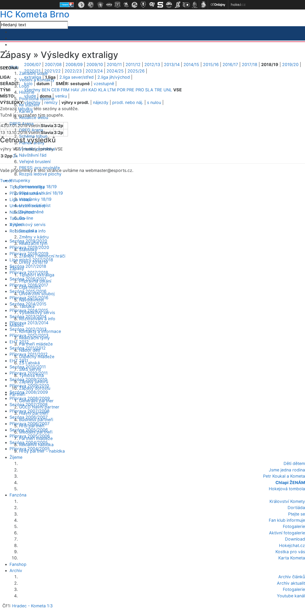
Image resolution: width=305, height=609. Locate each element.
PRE (130, 89)
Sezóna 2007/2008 (29, 404)
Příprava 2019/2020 (29, 247)
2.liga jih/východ (113, 77)
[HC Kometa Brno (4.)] (109, 5)
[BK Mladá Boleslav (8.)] (143, 5)
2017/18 (249, 64)
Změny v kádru (34, 236)
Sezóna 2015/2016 (28, 291)
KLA (102, 89)
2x (15, 155)
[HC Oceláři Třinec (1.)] (81, 5)
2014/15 (191, 64)
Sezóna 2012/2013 (28, 329)
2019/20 (290, 64)
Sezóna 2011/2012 (28, 348)
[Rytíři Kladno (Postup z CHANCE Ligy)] (194, 5)
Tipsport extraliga (27, 186)
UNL (167, 89)
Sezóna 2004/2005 (29, 442)
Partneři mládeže (36, 343)
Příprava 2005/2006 (30, 436)
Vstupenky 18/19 (35, 199)
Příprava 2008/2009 (30, 398)
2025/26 (136, 70)
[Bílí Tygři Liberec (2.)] (91, 5)
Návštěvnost (22, 212)
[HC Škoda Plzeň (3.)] (100, 5)
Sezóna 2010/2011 (28, 366)
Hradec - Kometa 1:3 (32, 605)
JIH (84, 89)
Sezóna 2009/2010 (28, 379)
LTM (111, 89)
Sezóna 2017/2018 (28, 266)
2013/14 (172, 64)
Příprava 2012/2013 (29, 335)
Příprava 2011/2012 (29, 354)
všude (30, 95)
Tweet (6, 180)
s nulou (154, 102)
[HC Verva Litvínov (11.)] (169, 5)
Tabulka (17, 218)
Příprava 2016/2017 (29, 285)
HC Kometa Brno (34, 14)
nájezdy (100, 102)
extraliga (32, 77)
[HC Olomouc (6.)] (126, 5)
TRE (158, 89)
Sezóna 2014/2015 (28, 303)
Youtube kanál (291, 595)
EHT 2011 (19, 360)
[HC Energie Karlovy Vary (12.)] (177, 5)
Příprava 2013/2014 (29, 322)
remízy (51, 102)
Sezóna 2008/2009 (29, 392)
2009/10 (94, 64)
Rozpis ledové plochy (40, 173)
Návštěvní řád (32, 155)
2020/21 (32, 70)
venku (61, 95)
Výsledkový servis (28, 224)
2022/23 (73, 70)
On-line (26, 218)
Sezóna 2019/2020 (28, 240)
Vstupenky (20, 180)
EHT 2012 (19, 341)
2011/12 (133, 64)
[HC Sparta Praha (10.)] (160, 5)
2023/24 (94, 70)
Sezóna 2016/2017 (28, 278)
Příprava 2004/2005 (30, 448)
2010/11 (114, 64)
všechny (32, 89)
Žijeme (16, 457)
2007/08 (53, 64)
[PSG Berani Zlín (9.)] (151, 5)
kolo (28, 83)
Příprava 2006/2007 (30, 423)
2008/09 (74, 64)
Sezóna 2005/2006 (29, 429)
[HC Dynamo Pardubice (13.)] (186, 5)
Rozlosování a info (28, 230)
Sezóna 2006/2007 (29, 417)
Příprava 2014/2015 (29, 310)
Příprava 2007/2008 (30, 410)
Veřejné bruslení (35, 161)
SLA (149, 89)
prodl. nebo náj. (127, 102)
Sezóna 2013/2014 (28, 316)
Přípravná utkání (26, 193)
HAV (75, 89)
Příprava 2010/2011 (29, 373)
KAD (92, 89)
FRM (65, 89)
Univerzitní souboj (27, 205)
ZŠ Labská (29, 362)
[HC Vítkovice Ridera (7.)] (134, 5)
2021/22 (52, 70)
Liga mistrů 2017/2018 (31, 259)
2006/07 (32, 64)
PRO (140, 89)
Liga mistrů (20, 199)
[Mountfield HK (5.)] (117, 5)
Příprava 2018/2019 (29, 253)
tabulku (25, 108)
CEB (55, 89)
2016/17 (230, 64)
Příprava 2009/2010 (29, 385)
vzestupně (104, 83)
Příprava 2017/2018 (29, 272)
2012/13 (152, 64)
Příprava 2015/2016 (29, 297)
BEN (46, 89)
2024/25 (115, 70)
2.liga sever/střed (76, 77)
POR (121, 89)
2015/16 (211, 64)
